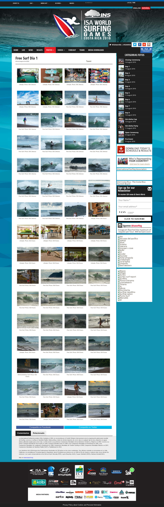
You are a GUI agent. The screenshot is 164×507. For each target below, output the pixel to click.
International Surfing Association (132, 169)
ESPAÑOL (146, 8)
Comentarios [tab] (23, 433)
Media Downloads (96, 50)
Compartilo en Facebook (40, 427)
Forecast (72, 50)
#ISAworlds (116, 45)
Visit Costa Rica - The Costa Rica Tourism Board (131, 183)
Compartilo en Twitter (88, 427)
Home (16, 50)
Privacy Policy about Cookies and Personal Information (82, 505)
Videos (61, 50)
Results (40, 50)
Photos (49, 50)
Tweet (88, 61)
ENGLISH (137, 8)
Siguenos (130, 225)
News (31, 50)
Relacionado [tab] (38, 433)
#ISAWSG (127, 45)
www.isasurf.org (28, 457)
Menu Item (144, 51)
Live (23, 50)
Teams (82, 50)
